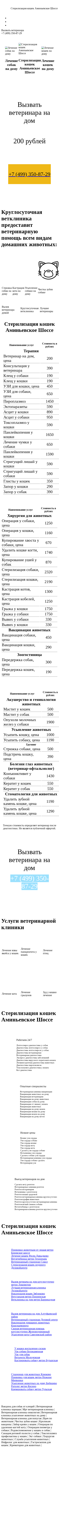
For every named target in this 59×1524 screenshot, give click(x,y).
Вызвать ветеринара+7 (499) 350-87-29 (12, 32)
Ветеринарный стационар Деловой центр (34, 1319)
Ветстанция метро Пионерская (28, 1296)
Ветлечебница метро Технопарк (29, 1258)
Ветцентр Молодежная (27, 1357)
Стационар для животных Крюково (31, 1374)
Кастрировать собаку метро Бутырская (36, 1360)
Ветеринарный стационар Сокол (29, 1261)
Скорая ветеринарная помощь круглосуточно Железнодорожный (30, 1330)
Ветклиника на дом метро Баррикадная (33, 1299)
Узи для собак (22, 1354)
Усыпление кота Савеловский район (31, 1334)
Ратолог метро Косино (23, 1386)
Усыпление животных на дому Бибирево (34, 1383)
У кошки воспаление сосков (30, 1348)
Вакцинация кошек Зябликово (28, 1293)
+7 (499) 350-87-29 (29, 882)
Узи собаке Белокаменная (28, 1351)
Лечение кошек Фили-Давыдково (30, 1255)
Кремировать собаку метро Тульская (31, 1389)
